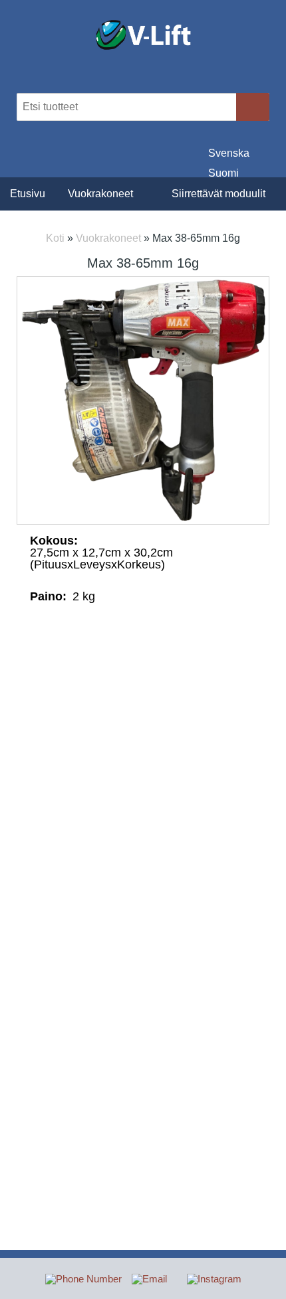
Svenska (228, 152)
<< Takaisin (143, 642)
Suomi (223, 172)
